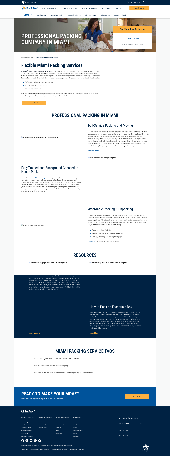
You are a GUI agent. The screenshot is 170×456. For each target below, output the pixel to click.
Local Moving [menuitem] (24, 422)
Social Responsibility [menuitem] (78, 430)
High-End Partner (90, 15)
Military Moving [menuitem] (25, 433)
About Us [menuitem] (118, 8)
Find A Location (30, 2)
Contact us (91, 242)
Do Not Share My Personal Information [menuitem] (39, 449)
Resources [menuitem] (106, 8)
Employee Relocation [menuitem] (89, 8)
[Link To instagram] (35, 440)
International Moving (56, 15)
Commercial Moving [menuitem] (69, 8)
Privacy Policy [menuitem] (24, 449)
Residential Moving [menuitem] (49, 8)
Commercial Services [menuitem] (43, 422)
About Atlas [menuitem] (76, 436)
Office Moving (105, 15)
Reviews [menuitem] (75, 433)
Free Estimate (139, 8)
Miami (32, 57)
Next (135, 38)
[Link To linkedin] (39, 440)
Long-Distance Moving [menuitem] (26, 425)
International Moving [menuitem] (26, 427)
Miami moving (40, 178)
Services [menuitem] (58, 422)
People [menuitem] (57, 430)
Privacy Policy (139, 44)
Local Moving (41, 15)
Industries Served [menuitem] (42, 427)
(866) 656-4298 (123, 436)
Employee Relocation (120, 15)
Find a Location (124, 424)
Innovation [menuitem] (58, 427)
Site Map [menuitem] (81, 449)
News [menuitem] (74, 422)
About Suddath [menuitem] (78, 417)
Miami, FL (28, 15)
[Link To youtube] (31, 440)
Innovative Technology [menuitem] (43, 425)
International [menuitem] (59, 433)
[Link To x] (26, 440)
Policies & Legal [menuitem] (73, 449)
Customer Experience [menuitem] (61, 425)
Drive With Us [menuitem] (76, 425)
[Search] (143, 2)
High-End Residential (74, 15)
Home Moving (25, 57)
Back (129, 38)
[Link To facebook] (22, 440)
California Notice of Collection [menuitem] (59, 449)
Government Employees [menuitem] (27, 436)
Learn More (33, 333)
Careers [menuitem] (75, 427)
